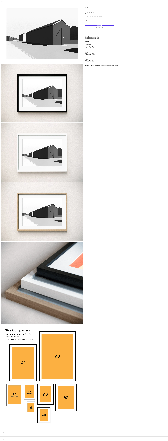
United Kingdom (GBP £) (163, 438)
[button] (165, 2)
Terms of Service (3, 432)
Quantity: (86, 18)
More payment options (99, 27)
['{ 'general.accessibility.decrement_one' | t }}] (85, 20)
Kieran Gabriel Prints (6, 438)
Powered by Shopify (3, 439)
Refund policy (3, 433)
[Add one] (88, 20)
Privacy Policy (3, 434)
